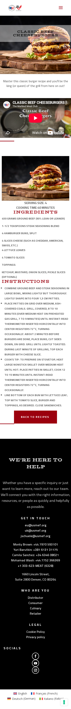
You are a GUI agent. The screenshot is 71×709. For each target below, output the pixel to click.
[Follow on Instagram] (35, 670)
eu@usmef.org (35, 525)
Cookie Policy (35, 632)
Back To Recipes (35, 416)
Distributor (35, 598)
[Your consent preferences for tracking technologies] (64, 702)
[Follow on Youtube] (35, 663)
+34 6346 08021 (47, 555)
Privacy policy (35, 637)
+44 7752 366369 (47, 560)
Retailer (35, 613)
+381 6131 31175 (45, 550)
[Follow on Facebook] (35, 656)
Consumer (35, 603)
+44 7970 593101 (45, 544)
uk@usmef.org (35, 530)
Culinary (35, 608)
